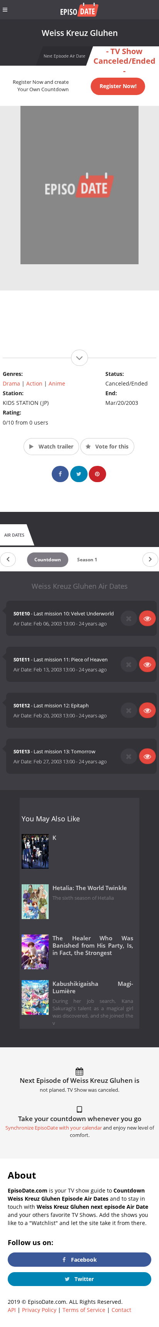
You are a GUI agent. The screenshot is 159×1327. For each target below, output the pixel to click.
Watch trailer (55, 446)
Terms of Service (84, 1309)
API (12, 1309)
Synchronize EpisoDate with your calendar (53, 1128)
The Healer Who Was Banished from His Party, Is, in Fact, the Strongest (92, 946)
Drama (11, 383)
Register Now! (118, 86)
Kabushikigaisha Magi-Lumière (92, 987)
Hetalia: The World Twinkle (89, 888)
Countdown (47, 559)
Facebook (83, 1259)
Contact (121, 1309)
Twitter (83, 1279)
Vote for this (111, 446)
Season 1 (87, 559)
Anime (57, 383)
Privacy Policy (39, 1309)
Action (34, 383)
